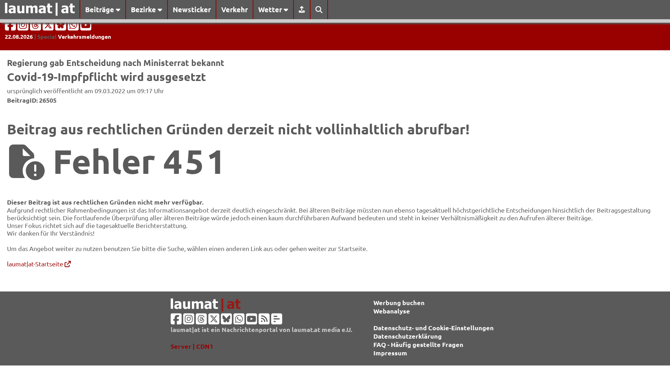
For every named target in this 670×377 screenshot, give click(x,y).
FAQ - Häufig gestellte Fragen (418, 344)
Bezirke (144, 9)
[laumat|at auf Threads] (36, 27)
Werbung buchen (399, 302)
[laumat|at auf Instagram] (23, 27)
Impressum (390, 353)
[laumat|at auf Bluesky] (61, 27)
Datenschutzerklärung (407, 336)
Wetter (271, 9)
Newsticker (192, 9)
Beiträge (100, 9)
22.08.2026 (19, 36)
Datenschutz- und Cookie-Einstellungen (433, 328)
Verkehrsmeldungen (84, 36)
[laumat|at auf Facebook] (11, 27)
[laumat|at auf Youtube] (85, 27)
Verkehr (234, 9)
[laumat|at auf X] (49, 27)
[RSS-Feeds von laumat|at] (264, 321)
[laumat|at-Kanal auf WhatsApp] (74, 27)
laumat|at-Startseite (36, 263)
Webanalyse (391, 311)
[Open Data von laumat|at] (276, 321)
